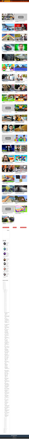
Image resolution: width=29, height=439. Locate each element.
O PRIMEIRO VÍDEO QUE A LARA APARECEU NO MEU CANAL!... (6, 411)
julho (4, 430)
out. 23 (5, 300)
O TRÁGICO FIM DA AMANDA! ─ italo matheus (6, 359)
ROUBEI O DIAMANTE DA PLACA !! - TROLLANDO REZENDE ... (6, 347)
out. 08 (5, 420)
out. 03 (5, 425)
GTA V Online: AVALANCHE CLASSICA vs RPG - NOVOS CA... (6, 405)
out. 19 (5, 304)
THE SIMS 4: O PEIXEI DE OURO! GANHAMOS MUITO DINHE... (6, 387)
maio (4, 432)
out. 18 (5, 305)
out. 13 (5, 310)
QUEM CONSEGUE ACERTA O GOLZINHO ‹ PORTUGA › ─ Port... (6, 355)
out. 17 (5, 306)
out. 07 (5, 421)
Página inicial (14, 227)
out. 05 (5, 423)
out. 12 (5, 311)
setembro (5, 428)
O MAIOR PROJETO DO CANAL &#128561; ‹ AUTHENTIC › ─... (6, 416)
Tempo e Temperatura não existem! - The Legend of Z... (6, 400)
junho (4, 431)
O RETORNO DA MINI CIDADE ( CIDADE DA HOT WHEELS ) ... (6, 396)
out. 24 (5, 299)
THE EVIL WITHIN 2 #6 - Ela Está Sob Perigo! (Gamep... (6, 335)
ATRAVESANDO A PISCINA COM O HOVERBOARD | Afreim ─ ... (6, 317)
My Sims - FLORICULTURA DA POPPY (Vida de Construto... (6, 413)
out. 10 (5, 418)
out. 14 (5, 309)
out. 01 (5, 427)
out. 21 (5, 302)
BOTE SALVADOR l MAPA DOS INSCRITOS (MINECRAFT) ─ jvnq (6, 343)
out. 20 (5, 303)
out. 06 (5, 422)
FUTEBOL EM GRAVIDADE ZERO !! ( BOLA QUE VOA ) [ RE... (6, 393)
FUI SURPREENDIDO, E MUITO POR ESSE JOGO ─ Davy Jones (6, 333)
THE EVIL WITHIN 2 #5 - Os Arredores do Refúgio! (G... (6, 403)
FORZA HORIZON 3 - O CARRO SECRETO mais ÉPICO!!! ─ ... (6, 338)
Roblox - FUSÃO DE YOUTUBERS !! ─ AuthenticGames (6, 340)
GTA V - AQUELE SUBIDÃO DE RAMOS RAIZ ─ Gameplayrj (6, 325)
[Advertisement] (14, 8)
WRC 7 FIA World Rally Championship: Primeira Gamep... (6, 330)
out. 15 (5, 308)
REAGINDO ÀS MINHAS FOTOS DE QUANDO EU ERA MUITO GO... (6, 371)
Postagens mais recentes (6, 227)
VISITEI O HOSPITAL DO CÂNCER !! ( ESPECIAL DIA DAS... (6, 328)
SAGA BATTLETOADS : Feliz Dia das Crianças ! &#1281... (6, 362)
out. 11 (5, 417)
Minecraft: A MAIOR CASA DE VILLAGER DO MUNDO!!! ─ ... (6, 408)
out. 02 (5, 426)
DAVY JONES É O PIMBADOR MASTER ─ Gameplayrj (6, 391)
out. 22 (5, 301)
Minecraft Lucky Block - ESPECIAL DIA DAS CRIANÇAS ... (6, 379)
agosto (4, 429)
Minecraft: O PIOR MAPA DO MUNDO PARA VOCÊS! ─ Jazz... (6, 353)
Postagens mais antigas (23, 227)
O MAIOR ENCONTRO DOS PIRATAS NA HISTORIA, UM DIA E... (6, 350)
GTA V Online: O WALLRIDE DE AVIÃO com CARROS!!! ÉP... (6, 319)
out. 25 (5, 298)
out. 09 (5, 419)
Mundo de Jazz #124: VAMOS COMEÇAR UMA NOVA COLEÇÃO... (6, 384)
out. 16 (5, 307)
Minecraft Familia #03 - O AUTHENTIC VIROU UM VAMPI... (6, 381)
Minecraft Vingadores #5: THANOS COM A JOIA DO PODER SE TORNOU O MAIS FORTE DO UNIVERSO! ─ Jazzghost (6, 255)
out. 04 (5, 424)
